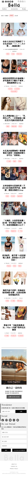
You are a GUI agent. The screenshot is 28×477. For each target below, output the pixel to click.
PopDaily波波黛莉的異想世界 (11, 49)
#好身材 (10, 88)
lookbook (20, 228)
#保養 (7, 300)
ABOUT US (14, 464)
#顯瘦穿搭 (13, 231)
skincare (21, 298)
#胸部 (7, 54)
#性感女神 (13, 335)
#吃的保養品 (14, 91)
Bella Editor (7, 123)
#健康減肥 (19, 196)
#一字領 (20, 231)
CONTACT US (14, 466)
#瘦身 (7, 196)
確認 (6, 450)
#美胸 (13, 54)
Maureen (7, 86)
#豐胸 (19, 161)
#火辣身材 (17, 88)
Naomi (7, 333)
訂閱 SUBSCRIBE (14, 397)
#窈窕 (14, 265)
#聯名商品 (19, 300)
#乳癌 (20, 126)
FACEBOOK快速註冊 (19, 450)
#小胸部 (9, 161)
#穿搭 (7, 231)
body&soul (14, 51)
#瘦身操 (9, 265)
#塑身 (19, 265)
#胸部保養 (19, 54)
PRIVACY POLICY (14, 468)
